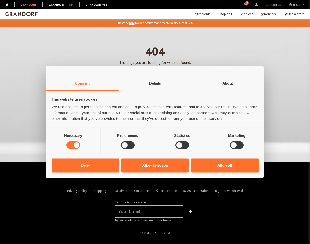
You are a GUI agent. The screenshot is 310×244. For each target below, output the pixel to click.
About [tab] (227, 83)
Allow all (224, 165)
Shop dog (225, 14)
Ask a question (198, 190)
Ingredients (202, 14)
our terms (164, 220)
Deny (85, 165)
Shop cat (246, 14)
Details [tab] (155, 83)
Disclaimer (120, 190)
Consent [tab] (82, 83)
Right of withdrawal (229, 190)
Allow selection (155, 165)
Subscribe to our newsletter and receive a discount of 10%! (155, 23)
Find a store (168, 190)
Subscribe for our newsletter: (131, 202)
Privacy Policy (77, 190)
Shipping (100, 190)
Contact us (273, 4)
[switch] (128, 145)
